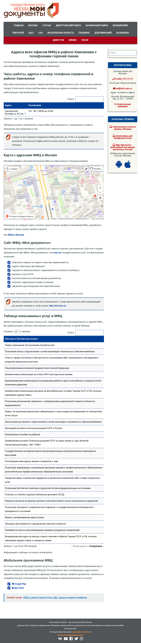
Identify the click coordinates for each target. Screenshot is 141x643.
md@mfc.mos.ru (124, 88)
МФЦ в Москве (16, 235)
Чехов (84, 40)
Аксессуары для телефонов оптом (123, 137)
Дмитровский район (68, 25)
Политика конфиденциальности (71, 635)
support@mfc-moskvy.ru (81, 632)
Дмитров (58, 40)
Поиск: (70, 99)
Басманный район (97, 25)
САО (40, 32)
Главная (18, 25)
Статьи (46, 25)
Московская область (61, 32)
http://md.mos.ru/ (57, 305)
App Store (19, 588)
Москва (33, 25)
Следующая (95, 546)
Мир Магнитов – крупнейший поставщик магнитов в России (122, 147)
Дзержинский (103, 32)
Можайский (120, 25)
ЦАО (31, 32)
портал (57, 252)
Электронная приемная (124, 105)
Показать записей (17, 331)
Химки (72, 40)
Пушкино (84, 32)
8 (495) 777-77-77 (124, 79)
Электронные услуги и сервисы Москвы (124, 128)
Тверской (18, 32)
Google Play (20, 584)
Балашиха (122, 32)
